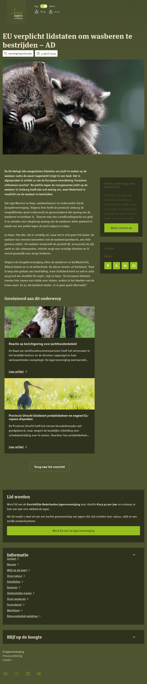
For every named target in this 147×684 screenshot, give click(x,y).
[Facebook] (5, 674)
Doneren (12, 587)
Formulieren (14, 604)
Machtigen (13, 610)
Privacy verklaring (12, 656)
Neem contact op (121, 228)
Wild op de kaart (17, 570)
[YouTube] (39, 674)
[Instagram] (17, 674)
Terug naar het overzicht (49, 467)
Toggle (43, 6)
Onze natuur (14, 575)
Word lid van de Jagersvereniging (73, 530)
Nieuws (11, 564)
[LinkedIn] (28, 674)
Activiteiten (13, 581)
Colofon (7, 660)
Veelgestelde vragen (19, 593)
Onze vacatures (16, 598)
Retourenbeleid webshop (22, 616)
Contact (11, 558)
